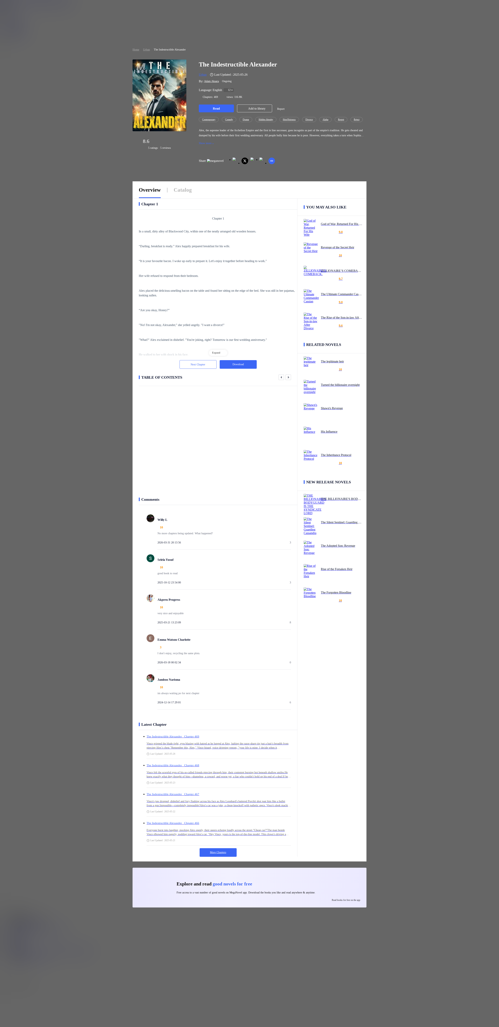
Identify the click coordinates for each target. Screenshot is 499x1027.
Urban (146, 49)
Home (136, 49)
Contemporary (208, 119)
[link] (136, 49)
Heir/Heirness (289, 119)
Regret (341, 119)
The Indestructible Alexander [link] (170, 49)
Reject (356, 119)
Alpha (325, 119)
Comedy (229, 119)
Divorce (309, 119)
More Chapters (218, 852)
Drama (246, 119)
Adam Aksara (211, 81)
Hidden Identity (266, 119)
